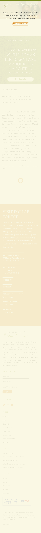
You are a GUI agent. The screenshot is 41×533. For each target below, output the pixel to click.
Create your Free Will (20, 24)
